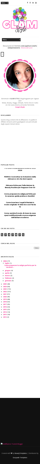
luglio (7, 263)
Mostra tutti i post (26, 48)
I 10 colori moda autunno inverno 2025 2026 (20, 169)
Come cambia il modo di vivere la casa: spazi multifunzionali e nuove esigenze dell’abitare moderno (20, 215)
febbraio (8, 278)
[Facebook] (27, 2)
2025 (5, 284)
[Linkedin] (33, 2)
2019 (5, 299)
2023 (5, 289)
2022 (5, 292)
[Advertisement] (17, 143)
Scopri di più (20, 107)
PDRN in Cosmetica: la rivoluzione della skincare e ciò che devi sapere (20, 178)
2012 (5, 317)
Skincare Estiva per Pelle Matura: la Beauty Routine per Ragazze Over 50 (20, 186)
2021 (5, 294)
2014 (5, 312)
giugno (8, 270)
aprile (7, 273)
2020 (5, 297)
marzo (7, 275)
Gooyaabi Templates (20, 458)
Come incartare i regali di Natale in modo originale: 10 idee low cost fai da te (20, 204)
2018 (5, 302)
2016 (5, 307)
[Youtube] (36, 2)
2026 (5, 261)
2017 (5, 304)
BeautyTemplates (21, 453)
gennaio (8, 281)
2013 (5, 314)
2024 (5, 286)
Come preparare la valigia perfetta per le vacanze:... (20, 266)
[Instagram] (30, 2)
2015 (5, 309)
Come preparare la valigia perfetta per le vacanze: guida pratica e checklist (20, 195)
